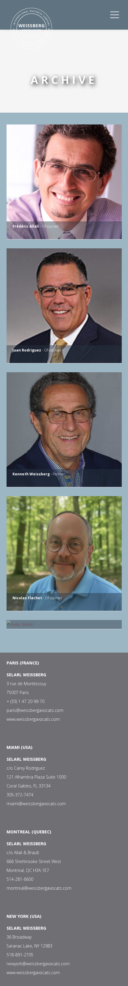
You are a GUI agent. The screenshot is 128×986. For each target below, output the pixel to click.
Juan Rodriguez (27, 350)
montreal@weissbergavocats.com (39, 888)
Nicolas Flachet (27, 597)
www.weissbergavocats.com (33, 719)
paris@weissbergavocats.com (35, 710)
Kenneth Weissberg (31, 474)
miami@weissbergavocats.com (36, 803)
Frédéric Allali (26, 226)
